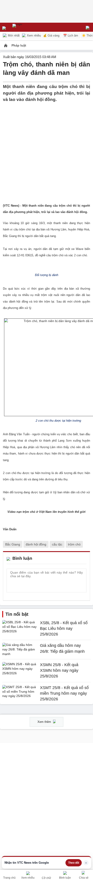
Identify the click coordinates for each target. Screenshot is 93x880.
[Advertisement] (46, 149)
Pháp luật (19, 45)
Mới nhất (13, 35)
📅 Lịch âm (70, 35)
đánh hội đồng (36, 544)
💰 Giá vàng (51, 35)
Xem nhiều (33, 35)
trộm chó (74, 544)
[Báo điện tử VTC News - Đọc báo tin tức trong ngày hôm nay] (27, 27)
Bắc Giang (12, 544)
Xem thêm (44, 722)
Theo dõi (73, 862)
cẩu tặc (57, 544)
